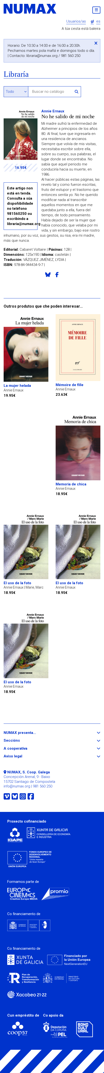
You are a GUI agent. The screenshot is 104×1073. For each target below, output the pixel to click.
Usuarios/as (76, 21)
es (98, 21)
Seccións (20, 741)
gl (92, 21)
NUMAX (30, 9)
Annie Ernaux (52, 111)
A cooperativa (24, 748)
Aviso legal (22, 756)
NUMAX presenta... (29, 733)
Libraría (16, 74)
